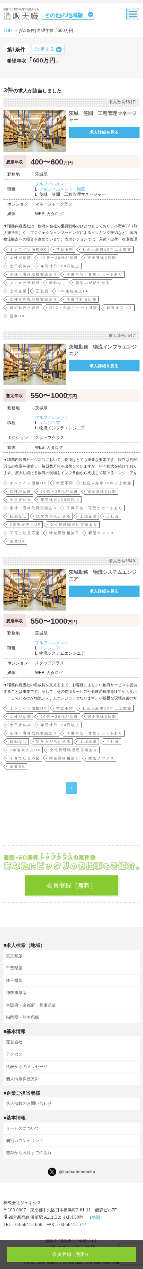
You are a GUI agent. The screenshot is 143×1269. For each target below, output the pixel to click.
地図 (96, 1217)
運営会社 (14, 1042)
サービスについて (22, 1128)
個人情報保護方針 (22, 1078)
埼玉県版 (14, 980)
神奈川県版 (16, 992)
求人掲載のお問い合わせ (29, 1103)
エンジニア (49, 422)
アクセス (14, 1054)
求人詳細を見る (104, 132)
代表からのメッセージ (27, 1066)
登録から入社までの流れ (29, 1152)
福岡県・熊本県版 (22, 1017)
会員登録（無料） (71, 885)
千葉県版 (14, 968)
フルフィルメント (51, 184)
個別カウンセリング (24, 1140)
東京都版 (14, 955)
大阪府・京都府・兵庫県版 (31, 1005)
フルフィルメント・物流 (62, 189)
